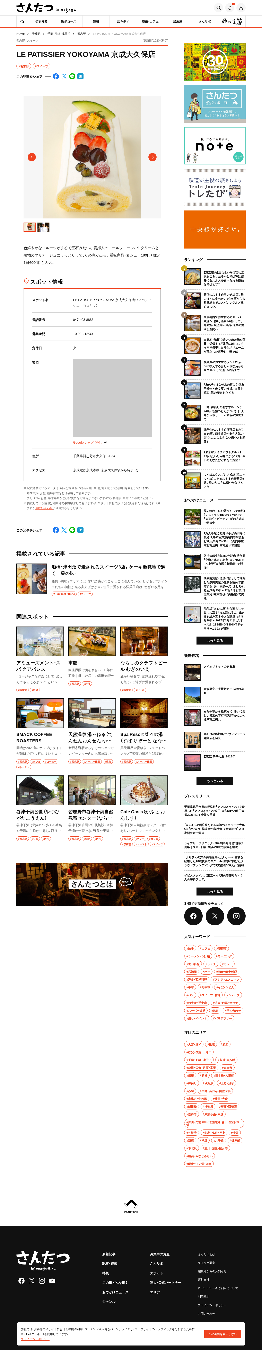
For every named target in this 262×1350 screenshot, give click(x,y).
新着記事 (108, 1253)
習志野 (81, 34)
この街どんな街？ (115, 1282)
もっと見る (215, 891)
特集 (105, 1272)
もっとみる (215, 640)
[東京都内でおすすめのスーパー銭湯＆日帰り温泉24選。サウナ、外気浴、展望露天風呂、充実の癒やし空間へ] (215, 321)
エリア (155, 1291)
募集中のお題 (160, 1253)
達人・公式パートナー (165, 1282)
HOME (20, 34)
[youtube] (52, 1281)
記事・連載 (109, 1263)
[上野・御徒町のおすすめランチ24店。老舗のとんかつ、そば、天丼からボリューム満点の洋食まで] (215, 411)
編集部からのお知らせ (212, 1271)
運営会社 (203, 1279)
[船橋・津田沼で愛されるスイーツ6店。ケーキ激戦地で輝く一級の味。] (92, 580)
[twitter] (32, 1281)
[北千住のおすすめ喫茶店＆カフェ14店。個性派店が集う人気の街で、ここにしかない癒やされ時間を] (215, 434)
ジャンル (108, 1301)
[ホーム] (22, 21)
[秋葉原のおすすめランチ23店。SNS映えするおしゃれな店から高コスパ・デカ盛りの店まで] (215, 366)
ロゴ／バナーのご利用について (218, 1288)
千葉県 (36, 34)
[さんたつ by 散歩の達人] (47, 8)
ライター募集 (206, 1262)
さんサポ (156, 1263)
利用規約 (203, 1296)
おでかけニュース (115, 1291)
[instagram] (42, 1281)
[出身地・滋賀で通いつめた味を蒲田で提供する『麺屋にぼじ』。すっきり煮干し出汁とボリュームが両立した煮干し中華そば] (215, 344)
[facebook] (21, 1281)
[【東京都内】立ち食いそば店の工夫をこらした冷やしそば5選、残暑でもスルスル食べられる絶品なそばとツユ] (215, 277)
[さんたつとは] (92, 884)
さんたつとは (206, 1254)
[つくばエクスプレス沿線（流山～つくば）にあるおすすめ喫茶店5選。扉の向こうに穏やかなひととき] (215, 479)
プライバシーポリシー (212, 1305)
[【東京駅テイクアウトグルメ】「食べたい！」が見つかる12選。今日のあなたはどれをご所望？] (215, 456)
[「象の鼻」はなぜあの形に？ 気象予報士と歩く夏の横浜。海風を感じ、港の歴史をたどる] (215, 389)
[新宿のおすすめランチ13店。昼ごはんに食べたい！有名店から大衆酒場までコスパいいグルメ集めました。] (215, 299)
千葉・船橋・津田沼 (58, 34)
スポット (156, 1272)
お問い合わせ (44, 508)
